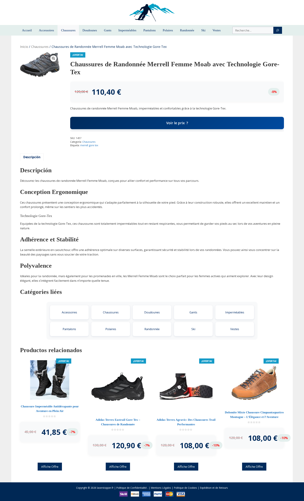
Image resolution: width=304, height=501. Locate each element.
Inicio (24, 47)
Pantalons (149, 30)
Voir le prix (175, 123)
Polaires (168, 30)
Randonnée (187, 30)
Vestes (217, 30)
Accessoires (46, 30)
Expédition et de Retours (214, 487)
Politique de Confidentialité (131, 487)
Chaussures (68, 30)
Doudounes (90, 30)
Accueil (27, 30)
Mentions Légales (161, 487)
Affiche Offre (49, 467)
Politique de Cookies (185, 487)
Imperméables (127, 30)
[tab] (32, 157)
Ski (203, 30)
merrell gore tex (89, 145)
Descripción (31, 157)
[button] (53, 58)
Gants (107, 30)
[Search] (277, 30)
